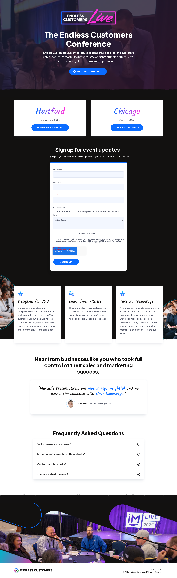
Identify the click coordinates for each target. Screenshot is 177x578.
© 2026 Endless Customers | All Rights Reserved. (143, 572)
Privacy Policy (157, 569)
